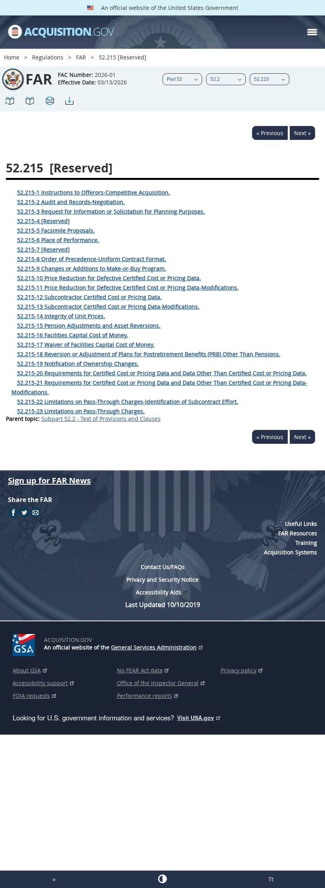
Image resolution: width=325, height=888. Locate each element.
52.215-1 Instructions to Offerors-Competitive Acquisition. (93, 192)
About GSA (27, 670)
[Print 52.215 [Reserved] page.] (49, 102)
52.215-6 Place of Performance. (58, 240)
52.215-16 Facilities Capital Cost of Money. (72, 335)
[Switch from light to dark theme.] (162, 879)
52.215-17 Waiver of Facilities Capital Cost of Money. (86, 344)
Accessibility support (40, 683)
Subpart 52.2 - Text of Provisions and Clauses (101, 418)
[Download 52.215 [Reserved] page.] (69, 102)
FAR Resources (297, 533)
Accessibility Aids (159, 592)
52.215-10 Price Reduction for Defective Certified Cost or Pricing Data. (109, 278)
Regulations (47, 57)
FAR (81, 57)
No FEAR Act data (139, 670)
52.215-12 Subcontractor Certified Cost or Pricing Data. (89, 297)
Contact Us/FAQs (163, 567)
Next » (302, 133)
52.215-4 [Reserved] (43, 221)
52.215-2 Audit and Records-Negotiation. (71, 202)
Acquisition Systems (290, 552)
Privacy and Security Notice (162, 579)
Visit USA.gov (195, 717)
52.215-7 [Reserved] (43, 249)
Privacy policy (238, 670)
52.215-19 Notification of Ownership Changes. (78, 363)
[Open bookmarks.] (30, 102)
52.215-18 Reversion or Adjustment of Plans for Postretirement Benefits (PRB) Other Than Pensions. (148, 354)
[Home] (61, 32)
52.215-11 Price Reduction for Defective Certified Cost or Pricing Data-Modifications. (128, 287)
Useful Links (301, 523)
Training (306, 542)
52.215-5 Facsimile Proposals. (56, 230)
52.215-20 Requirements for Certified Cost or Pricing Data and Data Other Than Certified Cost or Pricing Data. (162, 373)
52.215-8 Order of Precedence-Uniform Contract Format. (91, 259)
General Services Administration (154, 647)
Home (11, 57)
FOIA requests (31, 695)
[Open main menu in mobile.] (312, 32)
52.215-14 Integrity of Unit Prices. (61, 316)
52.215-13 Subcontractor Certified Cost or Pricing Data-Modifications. (108, 306)
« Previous (269, 133)
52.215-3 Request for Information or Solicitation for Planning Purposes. (111, 211)
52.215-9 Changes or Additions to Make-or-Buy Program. (91, 268)
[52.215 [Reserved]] (10, 102)
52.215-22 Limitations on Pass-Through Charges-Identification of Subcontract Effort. (127, 401)
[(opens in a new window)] (25, 643)
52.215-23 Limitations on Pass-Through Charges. (81, 411)
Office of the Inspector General (158, 683)
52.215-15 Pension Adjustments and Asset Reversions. (89, 325)
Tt (270, 879)
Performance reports (144, 695)
